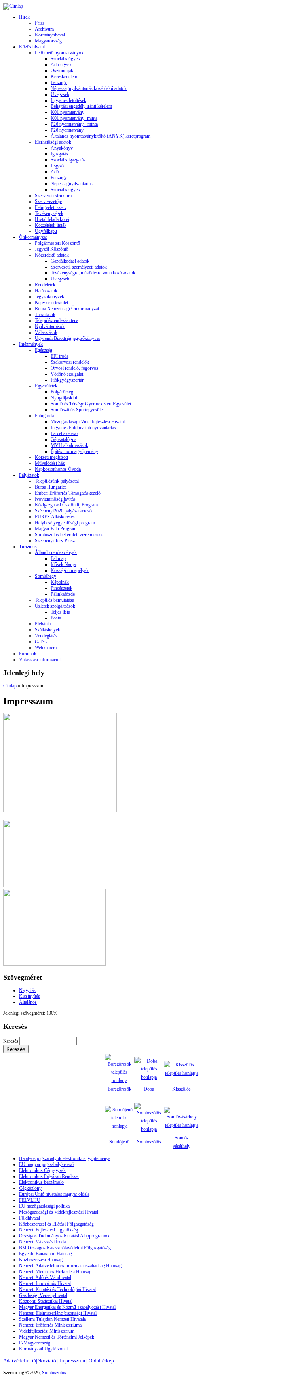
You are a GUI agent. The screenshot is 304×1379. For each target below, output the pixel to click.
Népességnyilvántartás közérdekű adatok (89, 88)
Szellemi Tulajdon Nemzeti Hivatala (52, 1319)
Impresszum (72, 1361)
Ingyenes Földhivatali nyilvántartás (83, 427)
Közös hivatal (32, 47)
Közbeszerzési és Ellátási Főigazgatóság (56, 1224)
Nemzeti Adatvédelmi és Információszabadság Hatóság (70, 1265)
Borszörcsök (119, 1089)
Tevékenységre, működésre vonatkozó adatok (93, 273)
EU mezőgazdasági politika (44, 1206)
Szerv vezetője (48, 201)
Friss (39, 23)
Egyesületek (46, 386)
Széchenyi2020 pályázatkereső (63, 511)
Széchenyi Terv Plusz (55, 540)
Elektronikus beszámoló (41, 1182)
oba (150, 1089)
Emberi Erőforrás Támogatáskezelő (68, 493)
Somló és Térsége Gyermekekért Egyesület (91, 404)
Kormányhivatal (50, 35)
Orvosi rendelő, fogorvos (74, 368)
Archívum (44, 29)
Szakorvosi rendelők (70, 362)
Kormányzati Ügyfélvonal (43, 1349)
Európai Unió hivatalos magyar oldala (54, 1194)
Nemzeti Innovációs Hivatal (45, 1283)
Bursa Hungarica (50, 487)
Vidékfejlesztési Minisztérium (46, 1331)
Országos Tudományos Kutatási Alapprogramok (64, 1236)
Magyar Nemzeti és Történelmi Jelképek (56, 1337)
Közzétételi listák (50, 225)
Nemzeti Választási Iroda (42, 1242)
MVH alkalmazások (69, 445)
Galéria (41, 641)
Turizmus (28, 546)
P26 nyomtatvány (67, 130)
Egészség (43, 350)
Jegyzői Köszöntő (51, 249)
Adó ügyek (61, 64)
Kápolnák (60, 582)
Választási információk (40, 659)
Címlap (10, 686)
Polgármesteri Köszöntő (57, 243)
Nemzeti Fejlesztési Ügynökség (48, 1230)
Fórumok (27, 653)
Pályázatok (29, 475)
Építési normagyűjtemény (74, 451)
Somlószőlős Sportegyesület (77, 409)
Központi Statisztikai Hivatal (45, 1301)
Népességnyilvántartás (72, 183)
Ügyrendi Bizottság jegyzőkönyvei (67, 338)
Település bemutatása (54, 600)
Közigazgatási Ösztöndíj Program (66, 505)
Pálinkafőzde (63, 594)
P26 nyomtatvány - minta (74, 124)
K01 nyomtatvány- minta (74, 118)
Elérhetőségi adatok (53, 142)
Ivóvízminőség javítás (55, 499)
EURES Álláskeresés (55, 517)
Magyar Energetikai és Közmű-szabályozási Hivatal (67, 1307)
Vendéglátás (46, 636)
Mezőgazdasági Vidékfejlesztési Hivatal (88, 421)
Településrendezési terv (56, 320)
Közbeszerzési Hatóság (41, 1259)
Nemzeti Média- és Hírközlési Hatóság (55, 1271)
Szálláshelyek (47, 630)
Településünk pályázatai (57, 481)
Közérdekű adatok (52, 255)
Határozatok (46, 290)
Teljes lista (60, 612)
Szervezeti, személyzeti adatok (79, 267)
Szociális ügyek (65, 58)
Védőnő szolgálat (67, 374)
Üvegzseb (60, 94)
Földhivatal (29, 1218)
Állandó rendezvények (56, 552)
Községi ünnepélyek (70, 570)
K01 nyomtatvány (67, 112)
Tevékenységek (49, 213)
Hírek (24, 17)
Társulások (45, 314)
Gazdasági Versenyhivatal (43, 1295)
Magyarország (48, 41)
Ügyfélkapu (46, 231)
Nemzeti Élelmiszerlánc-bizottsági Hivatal (58, 1313)
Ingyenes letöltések (68, 100)
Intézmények (31, 344)
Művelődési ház (50, 463)
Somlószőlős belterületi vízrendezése (69, 534)
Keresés (11, 1041)
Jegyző (57, 166)
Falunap (58, 558)
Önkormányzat (33, 237)
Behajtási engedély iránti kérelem (81, 106)
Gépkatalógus (63, 439)
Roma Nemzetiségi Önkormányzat (67, 308)
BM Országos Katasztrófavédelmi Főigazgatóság (65, 1247)
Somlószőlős (149, 1142)
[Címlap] (13, 6)
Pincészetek (61, 588)
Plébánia (43, 624)
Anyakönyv (62, 148)
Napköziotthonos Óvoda (58, 469)
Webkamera (46, 647)
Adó (55, 172)
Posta (56, 618)
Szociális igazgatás (68, 160)
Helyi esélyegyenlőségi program (65, 523)
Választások (46, 332)
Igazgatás (59, 154)
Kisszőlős (181, 1089)
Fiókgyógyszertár (67, 380)
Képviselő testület (51, 302)
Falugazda (44, 415)
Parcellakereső (64, 433)
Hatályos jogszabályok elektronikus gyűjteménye (64, 1158)
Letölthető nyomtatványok (59, 53)
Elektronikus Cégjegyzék (42, 1170)
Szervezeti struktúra (53, 195)
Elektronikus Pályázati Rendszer (49, 1176)
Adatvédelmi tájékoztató (29, 1361)
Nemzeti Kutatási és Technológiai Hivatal (57, 1289)
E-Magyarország (34, 1343)
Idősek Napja (63, 564)
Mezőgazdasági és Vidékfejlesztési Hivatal (58, 1212)
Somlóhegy (45, 576)
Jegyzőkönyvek (49, 296)
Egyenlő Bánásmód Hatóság (45, 1253)
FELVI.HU (29, 1200)
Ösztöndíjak (62, 70)
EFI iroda (59, 356)
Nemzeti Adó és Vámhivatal (45, 1277)
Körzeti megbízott (51, 457)
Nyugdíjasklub (64, 398)
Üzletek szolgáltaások (55, 606)
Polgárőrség (62, 392)
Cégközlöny (30, 1188)
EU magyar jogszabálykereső (46, 1164)
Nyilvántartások (50, 326)
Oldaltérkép (101, 1361)
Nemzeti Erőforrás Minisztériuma (50, 1325)
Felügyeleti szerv (50, 207)
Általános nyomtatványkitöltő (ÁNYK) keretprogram (100, 136)
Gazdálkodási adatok (70, 261)
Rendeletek (45, 285)
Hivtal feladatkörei (52, 219)
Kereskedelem (64, 76)
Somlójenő (119, 1142)
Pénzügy (59, 82)
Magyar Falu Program (55, 528)
